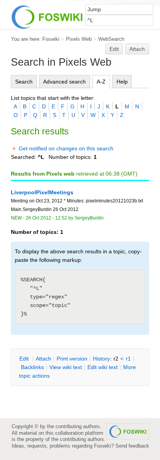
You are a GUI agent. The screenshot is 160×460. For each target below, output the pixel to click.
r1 (128, 358)
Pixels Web (79, 39)
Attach (137, 49)
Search (24, 81)
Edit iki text (102, 367)
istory (101, 358)
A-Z (101, 81)
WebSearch (111, 39)
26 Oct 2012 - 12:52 (46, 218)
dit (24, 358)
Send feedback (132, 446)
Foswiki (50, 39)
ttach (43, 358)
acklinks (32, 367)
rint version (72, 358)
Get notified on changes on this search (66, 148)
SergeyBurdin (89, 218)
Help (122, 81)
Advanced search (64, 81)
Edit (114, 49)
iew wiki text (65, 367)
